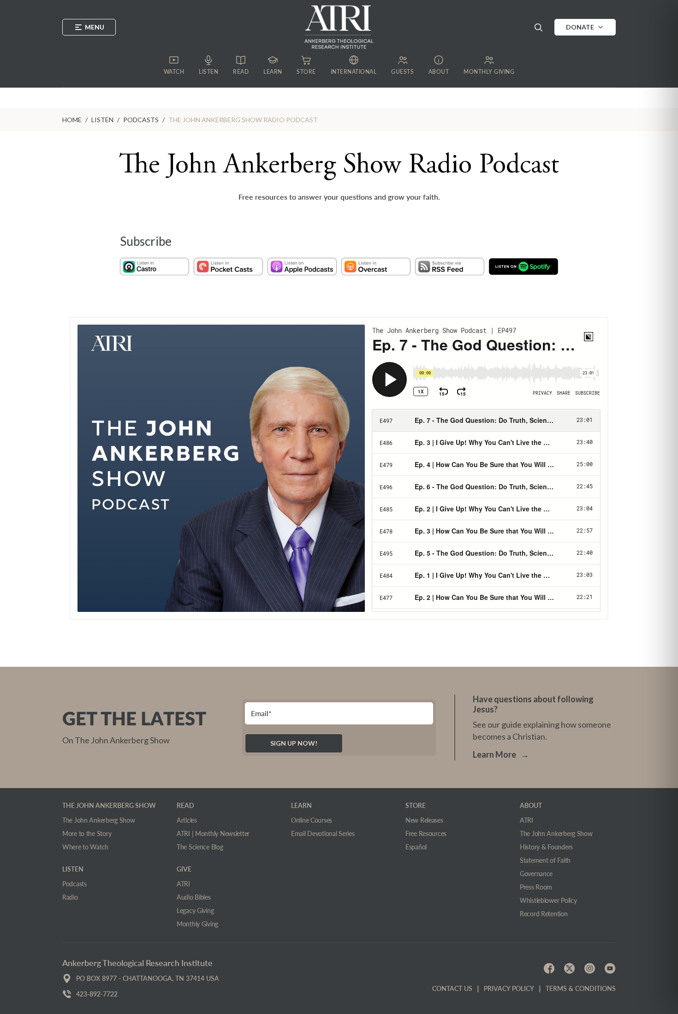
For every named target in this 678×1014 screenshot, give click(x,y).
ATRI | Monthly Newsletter (213, 833)
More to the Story (86, 833)
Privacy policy (509, 988)
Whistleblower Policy (548, 900)
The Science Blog (200, 847)
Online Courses (311, 820)
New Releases (424, 820)
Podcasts (141, 120)
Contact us (452, 988)
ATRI (183, 884)
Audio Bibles (194, 897)
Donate (580, 27)
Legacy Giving (195, 910)
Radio (70, 897)
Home (72, 120)
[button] (538, 27)
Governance (536, 874)
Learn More (501, 754)
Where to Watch (85, 847)
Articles (187, 820)
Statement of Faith (545, 860)
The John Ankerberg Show (98, 820)
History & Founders (546, 847)
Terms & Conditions (581, 988)
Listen (102, 120)
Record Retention (544, 914)
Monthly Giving (197, 924)
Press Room (536, 887)
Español (416, 847)
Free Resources (425, 833)
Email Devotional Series (323, 833)
